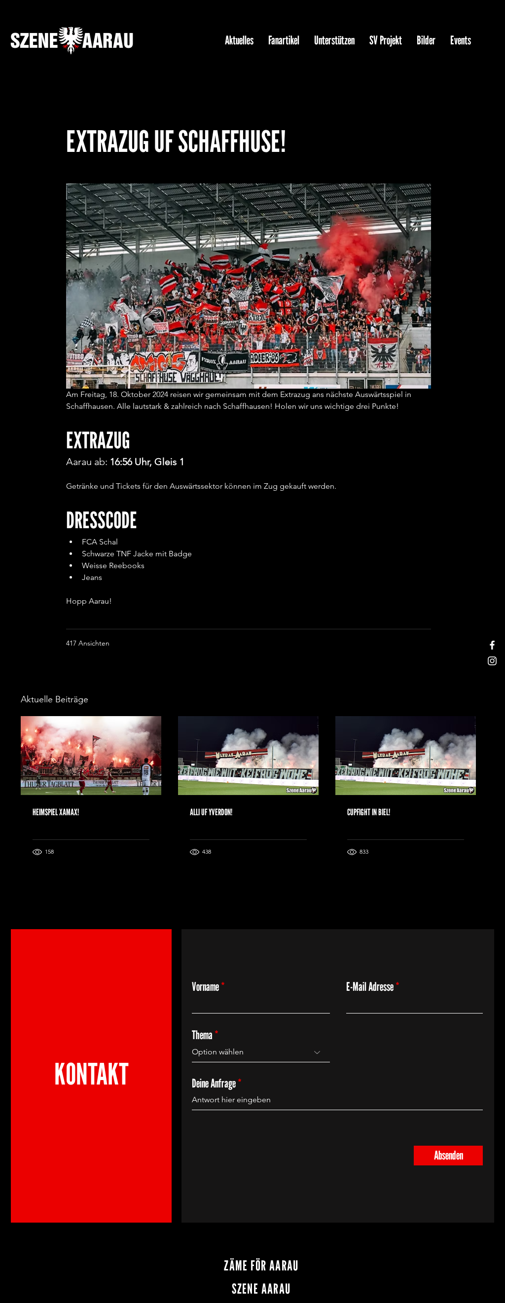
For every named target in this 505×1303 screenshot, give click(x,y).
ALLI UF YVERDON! (211, 812)
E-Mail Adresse (370, 987)
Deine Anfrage (214, 1083)
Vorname (205, 987)
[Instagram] (492, 661)
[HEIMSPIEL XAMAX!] (91, 755)
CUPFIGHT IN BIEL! (368, 812)
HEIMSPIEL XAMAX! (56, 812)
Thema (202, 1035)
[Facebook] (492, 645)
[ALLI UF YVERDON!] (248, 755)
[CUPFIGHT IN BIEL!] (405, 755)
